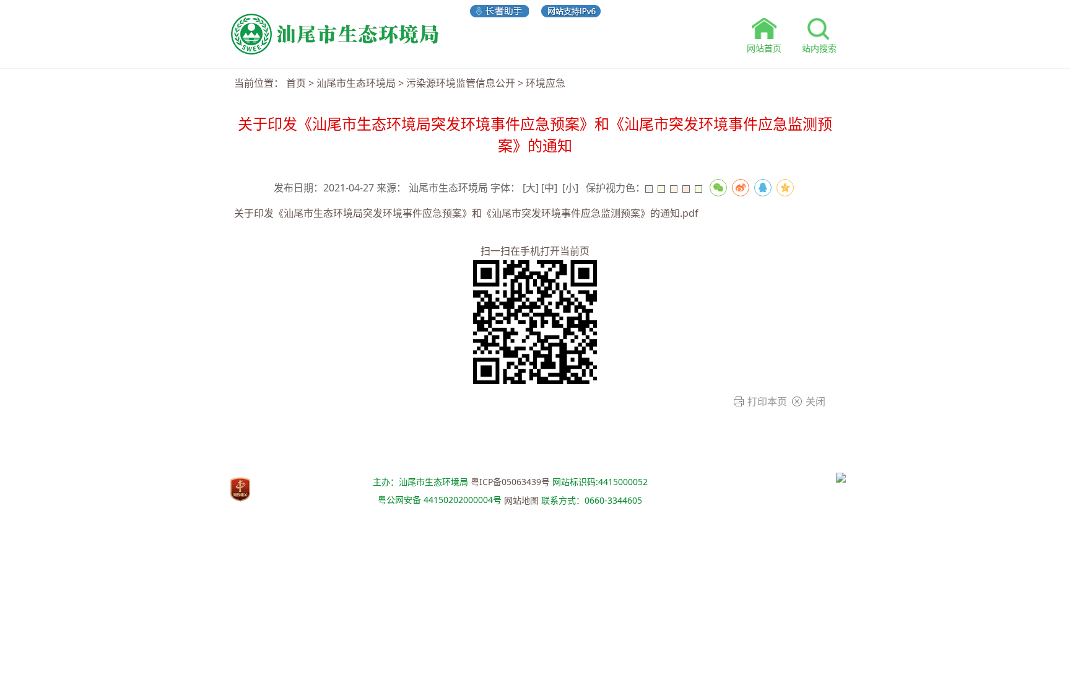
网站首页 (764, 48)
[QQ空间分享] (785, 187)
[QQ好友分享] (763, 187)
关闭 (815, 401)
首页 (296, 83)
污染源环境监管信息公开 (460, 83)
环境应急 (545, 83)
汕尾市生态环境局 (356, 83)
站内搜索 (819, 48)
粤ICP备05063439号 (510, 482)
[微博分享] (740, 187)
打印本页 (767, 401)
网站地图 (521, 500)
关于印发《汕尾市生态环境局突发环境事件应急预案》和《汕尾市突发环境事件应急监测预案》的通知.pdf (466, 213)
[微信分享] (718, 187)
